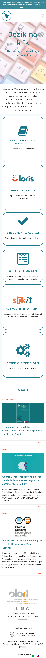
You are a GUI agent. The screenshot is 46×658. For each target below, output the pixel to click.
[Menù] (42, 16)
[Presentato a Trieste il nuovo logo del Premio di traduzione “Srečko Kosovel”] (23, 527)
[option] (39, 655)
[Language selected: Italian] (37, 655)
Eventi (4, 449)
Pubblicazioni (8, 400)
